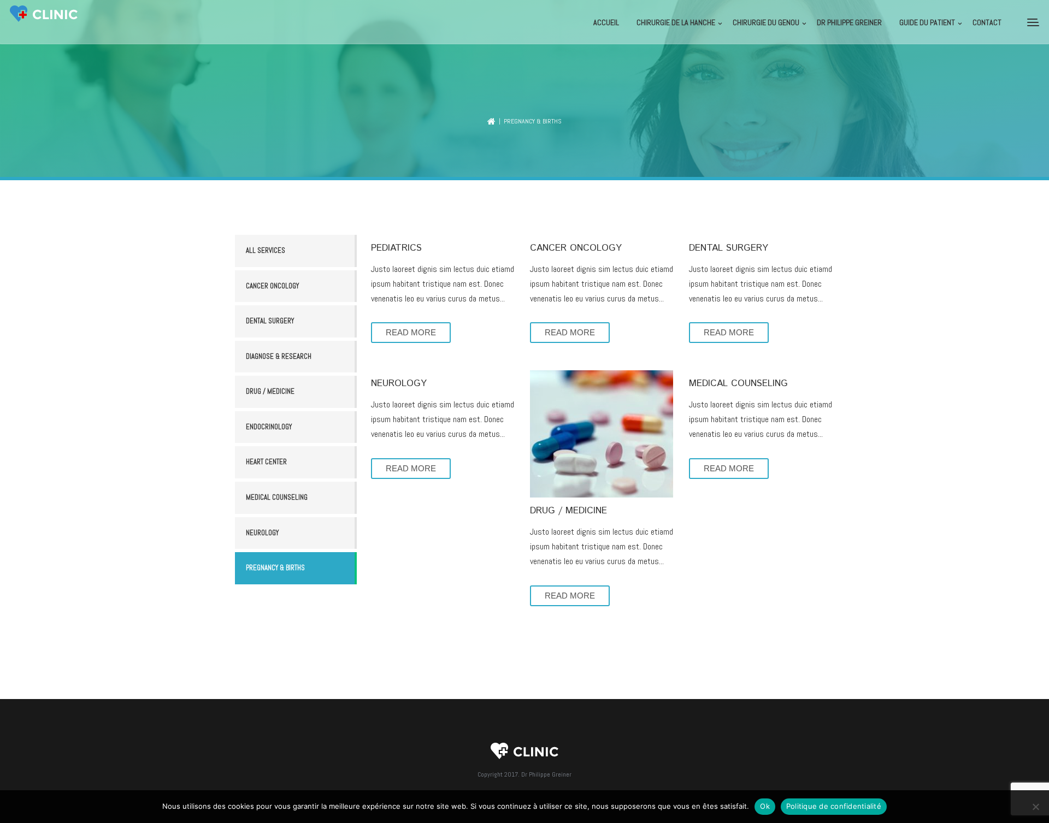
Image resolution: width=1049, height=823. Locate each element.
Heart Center (266, 461)
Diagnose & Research (278, 356)
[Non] (1035, 806)
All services (265, 250)
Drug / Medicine (270, 391)
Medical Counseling (277, 497)
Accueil (606, 22)
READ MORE (411, 332)
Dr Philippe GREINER (849, 22)
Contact (987, 22)
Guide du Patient (927, 22)
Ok (765, 806)
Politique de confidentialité (833, 806)
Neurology (262, 532)
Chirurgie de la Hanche (676, 22)
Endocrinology (269, 426)
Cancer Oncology (272, 286)
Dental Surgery (270, 320)
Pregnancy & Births (275, 567)
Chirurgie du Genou (766, 22)
